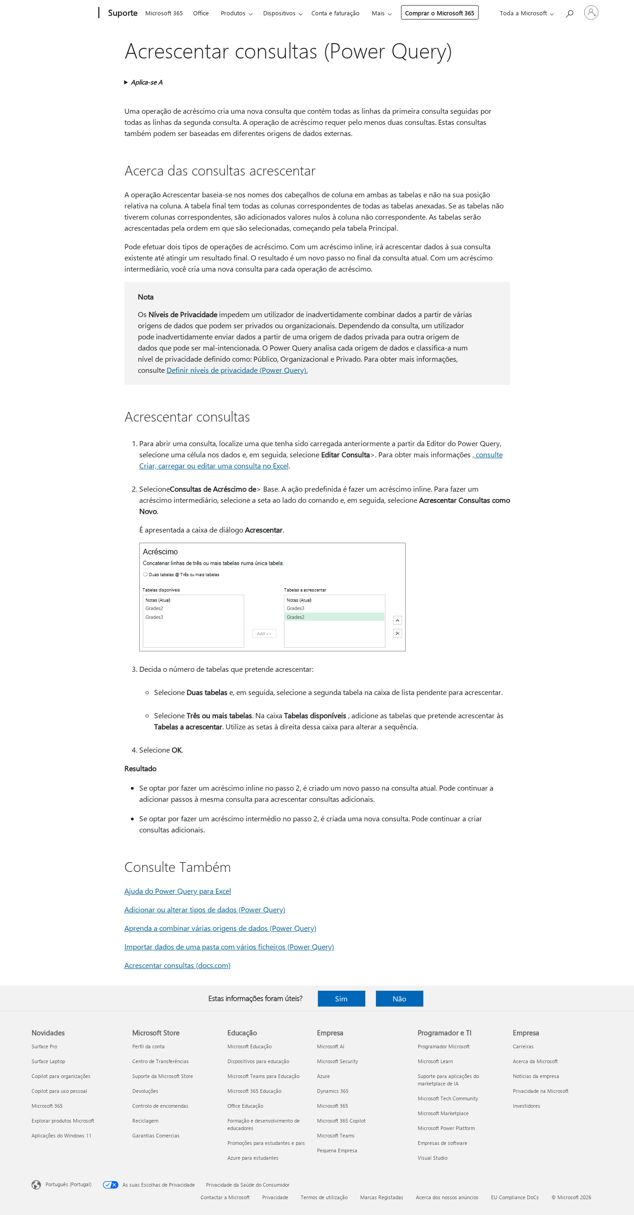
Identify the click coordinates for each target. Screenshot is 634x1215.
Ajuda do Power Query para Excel (177, 891)
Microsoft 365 (164, 13)
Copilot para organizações (61, 1075)
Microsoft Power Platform (446, 1127)
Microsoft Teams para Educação (263, 1075)
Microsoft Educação (249, 1046)
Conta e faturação (335, 13)
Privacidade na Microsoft (541, 1090)
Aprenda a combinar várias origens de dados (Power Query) (220, 928)
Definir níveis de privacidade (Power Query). (237, 370)
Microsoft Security (337, 1061)
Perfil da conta (148, 1046)
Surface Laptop (48, 1061)
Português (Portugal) (68, 1184)
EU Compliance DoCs (515, 1197)
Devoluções (145, 1090)
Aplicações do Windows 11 (61, 1135)
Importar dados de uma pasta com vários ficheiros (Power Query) (229, 946)
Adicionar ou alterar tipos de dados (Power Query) (204, 909)
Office (201, 13)
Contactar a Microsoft (225, 1197)
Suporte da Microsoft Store (162, 1075)
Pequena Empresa (337, 1150)
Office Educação (245, 1105)
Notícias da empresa (536, 1075)
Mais (378, 13)
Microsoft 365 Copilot (341, 1120)
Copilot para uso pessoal (59, 1090)
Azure (323, 1075)
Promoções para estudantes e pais (266, 1142)
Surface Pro (44, 1046)
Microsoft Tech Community (448, 1098)
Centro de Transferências (160, 1061)
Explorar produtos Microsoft (63, 1120)
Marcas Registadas (381, 1197)
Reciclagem (145, 1120)
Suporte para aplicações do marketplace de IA (448, 1079)
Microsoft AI (330, 1046)
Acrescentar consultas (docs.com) (177, 965)
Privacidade (275, 1197)
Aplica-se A (146, 82)
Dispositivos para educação (258, 1061)
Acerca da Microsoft (535, 1061)
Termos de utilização (324, 1197)
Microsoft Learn (435, 1061)
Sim (341, 998)
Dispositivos (279, 13)
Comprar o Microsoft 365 (439, 13)
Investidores (526, 1105)
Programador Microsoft (444, 1046)
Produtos (233, 13)
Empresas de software (442, 1142)
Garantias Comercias (156, 1135)
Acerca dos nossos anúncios (447, 1197)
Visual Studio (432, 1157)
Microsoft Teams (336, 1135)
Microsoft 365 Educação (254, 1090)
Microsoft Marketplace (443, 1113)
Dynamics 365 (333, 1090)
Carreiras (523, 1046)
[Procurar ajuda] (569, 11)
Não (399, 998)
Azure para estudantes (252, 1157)
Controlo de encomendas (160, 1105)
